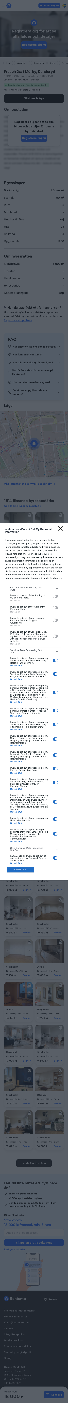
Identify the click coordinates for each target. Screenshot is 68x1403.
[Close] (61, 529)
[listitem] (34, 588)
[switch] (55, 596)
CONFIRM (20, 869)
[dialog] (34, 701)
